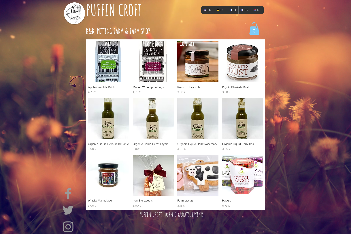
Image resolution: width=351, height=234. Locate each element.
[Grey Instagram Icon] (68, 227)
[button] (254, 28)
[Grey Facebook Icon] (68, 193)
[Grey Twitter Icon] (68, 210)
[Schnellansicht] (108, 61)
